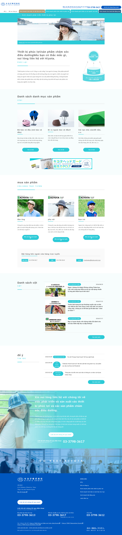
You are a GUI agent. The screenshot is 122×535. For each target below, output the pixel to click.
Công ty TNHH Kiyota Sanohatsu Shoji (28, 524)
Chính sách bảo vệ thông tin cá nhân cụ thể (40, 527)
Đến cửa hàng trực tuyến (30, 236)
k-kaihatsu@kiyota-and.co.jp (92, 260)
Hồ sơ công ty (13, 11)
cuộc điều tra (84, 498)
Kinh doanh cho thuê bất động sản (110, 11)
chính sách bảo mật (22, 527)
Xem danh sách (96, 337)
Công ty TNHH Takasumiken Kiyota (72, 523)
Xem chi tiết (30, 149)
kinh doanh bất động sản (87, 495)
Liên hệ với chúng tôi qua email (111, 7)
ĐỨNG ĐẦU (83, 479)
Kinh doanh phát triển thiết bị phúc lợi (57, 11)
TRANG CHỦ (22, 42)
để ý (5, 11)
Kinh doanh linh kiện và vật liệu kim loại (32, 11)
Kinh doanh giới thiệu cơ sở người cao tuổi (84, 11)
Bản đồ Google (21, 492)
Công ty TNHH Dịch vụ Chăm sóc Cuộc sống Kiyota (44, 523)
